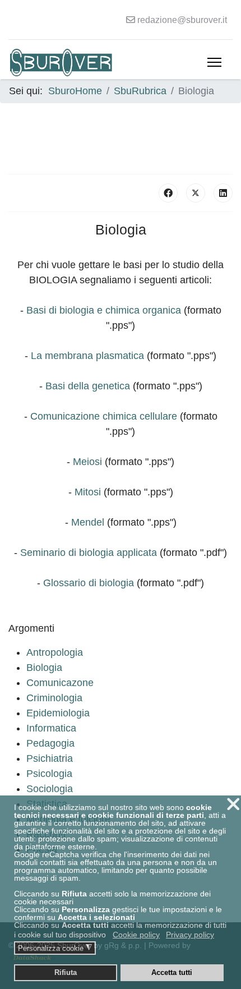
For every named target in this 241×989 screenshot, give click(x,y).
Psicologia (49, 773)
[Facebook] (168, 193)
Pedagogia (50, 743)
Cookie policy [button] (136, 934)
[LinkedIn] (223, 193)
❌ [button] (233, 804)
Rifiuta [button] (65, 973)
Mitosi (88, 492)
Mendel (87, 522)
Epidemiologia (58, 713)
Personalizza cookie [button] (55, 948)
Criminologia (54, 697)
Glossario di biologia (88, 582)
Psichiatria (49, 758)
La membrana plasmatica (87, 355)
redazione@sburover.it (182, 20)
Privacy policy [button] (190, 934)
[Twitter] (195, 193)
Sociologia (49, 788)
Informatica (51, 728)
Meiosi (87, 461)
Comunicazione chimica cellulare (103, 416)
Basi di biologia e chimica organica (103, 310)
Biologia (44, 667)
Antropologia (54, 652)
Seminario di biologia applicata (88, 552)
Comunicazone (60, 682)
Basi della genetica (87, 386)
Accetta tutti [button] (171, 973)
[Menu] (214, 62)
